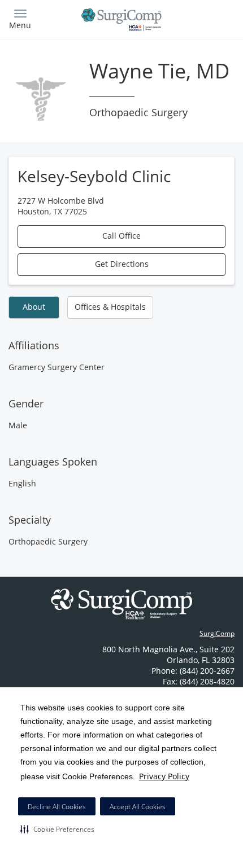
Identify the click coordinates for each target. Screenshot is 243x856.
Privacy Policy (164, 776)
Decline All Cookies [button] (57, 806)
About (34, 306)
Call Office (121, 235)
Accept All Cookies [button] (138, 806)
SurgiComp (217, 633)
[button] (57, 829)
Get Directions (122, 263)
